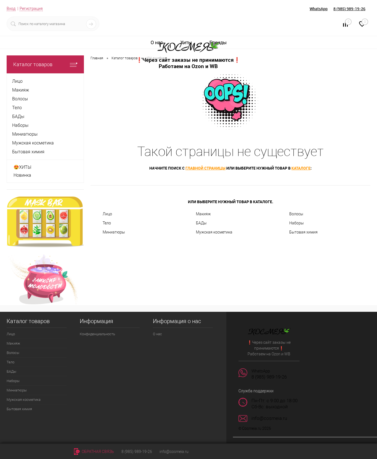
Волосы (296, 214)
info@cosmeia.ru (174, 451)
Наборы (296, 223)
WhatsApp (319, 8)
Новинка (22, 175)
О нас (157, 42)
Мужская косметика (214, 232)
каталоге (300, 168)
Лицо (107, 214)
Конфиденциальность (97, 334)
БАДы (201, 223)
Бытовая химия (303, 232)
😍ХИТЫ (22, 167)
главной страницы (205, 168)
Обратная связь (97, 451)
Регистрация (31, 8)
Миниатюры (114, 232)
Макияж (203, 214)
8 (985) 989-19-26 (349, 8)
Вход (11, 8)
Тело (107, 223)
